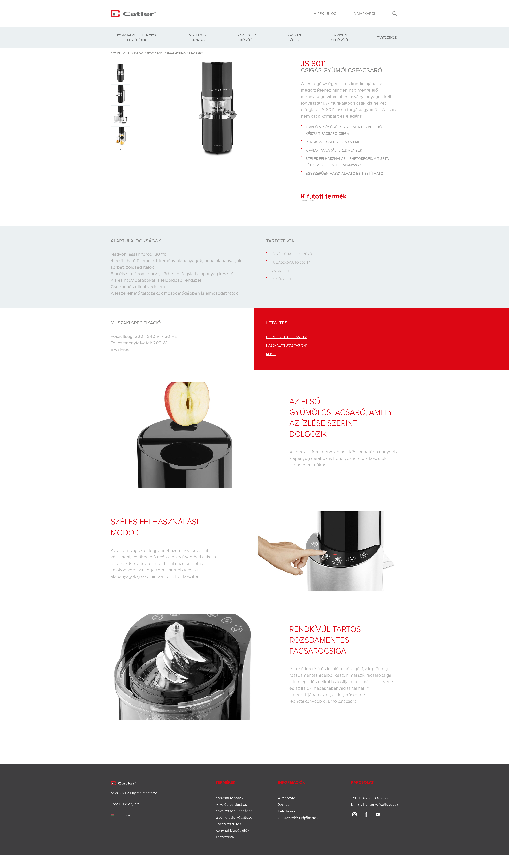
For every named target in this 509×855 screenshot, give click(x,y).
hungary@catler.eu (378, 804)
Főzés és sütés (294, 37)
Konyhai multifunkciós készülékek (136, 37)
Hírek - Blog (325, 13)
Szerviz (284, 804)
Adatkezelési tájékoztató (299, 817)
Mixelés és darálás (197, 37)
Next (120, 149)
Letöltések (287, 811)
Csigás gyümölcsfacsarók (142, 53)
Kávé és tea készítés (247, 37)
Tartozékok (387, 37)
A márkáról (365, 13)
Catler (115, 53)
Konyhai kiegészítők (340, 37)
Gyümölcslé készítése (234, 817)
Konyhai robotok (229, 797)
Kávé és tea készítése (234, 810)
